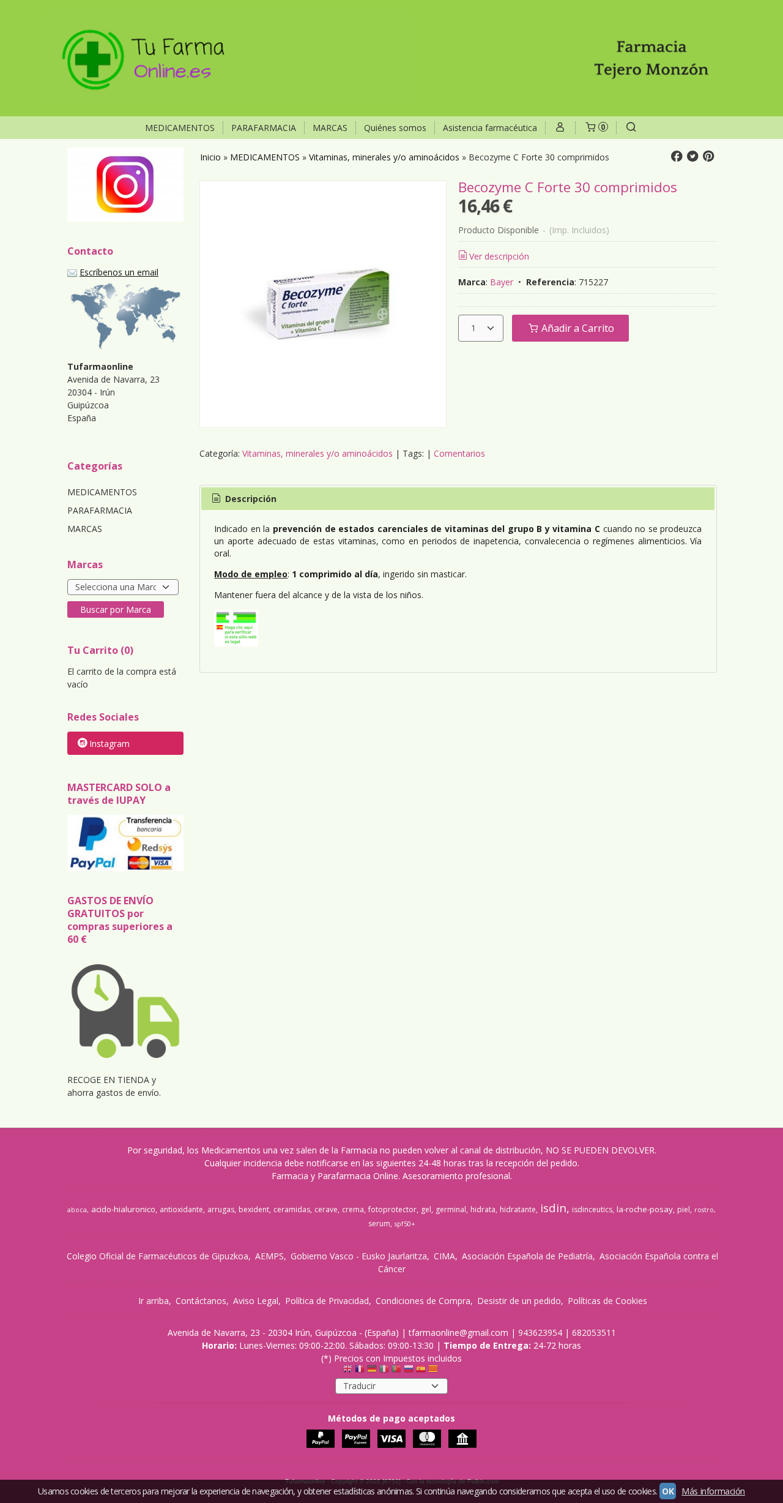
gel (426, 1209)
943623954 (540, 1332)
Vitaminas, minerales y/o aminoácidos (317, 453)
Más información (713, 1491)
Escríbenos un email (119, 272)
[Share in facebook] (677, 156)
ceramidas (291, 1209)
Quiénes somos (395, 127)
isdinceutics (592, 1209)
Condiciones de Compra (423, 1300)
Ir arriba (153, 1300)
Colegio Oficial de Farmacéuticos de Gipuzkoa (157, 1256)
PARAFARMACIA (263, 127)
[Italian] (384, 1371)
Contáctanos (201, 1300)
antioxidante (181, 1209)
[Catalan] (434, 1371)
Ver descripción (499, 256)
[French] (360, 1371)
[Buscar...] (631, 127)
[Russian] (409, 1371)
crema (353, 1209)
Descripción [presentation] (249, 498)
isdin (553, 1207)
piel (683, 1209)
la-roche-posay (645, 1209)
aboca (77, 1209)
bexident (254, 1209)
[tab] (242, 499)
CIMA (444, 1256)
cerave (326, 1209)
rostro (704, 1209)
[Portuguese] (396, 1371)
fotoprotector (392, 1209)
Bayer (501, 282)
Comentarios (459, 453)
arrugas (220, 1209)
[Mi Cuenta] (560, 127)
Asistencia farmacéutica (490, 127)
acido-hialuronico (123, 1209)
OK (668, 1491)
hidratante (518, 1209)
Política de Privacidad (327, 1300)
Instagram (109, 743)
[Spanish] (421, 1371)
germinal (451, 1209)
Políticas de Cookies (607, 1300)
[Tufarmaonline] (391, 58)
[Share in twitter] (692, 156)
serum (379, 1223)
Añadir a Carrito (576, 328)
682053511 (594, 1332)
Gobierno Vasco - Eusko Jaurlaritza (359, 1256)
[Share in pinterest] (708, 156)
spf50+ (405, 1224)
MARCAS (330, 127)
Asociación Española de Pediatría (527, 1256)
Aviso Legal (255, 1300)
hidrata (482, 1209)
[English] (347, 1371)
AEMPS (269, 1256)
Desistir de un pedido (519, 1300)
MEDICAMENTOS (180, 127)
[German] (372, 1371)
